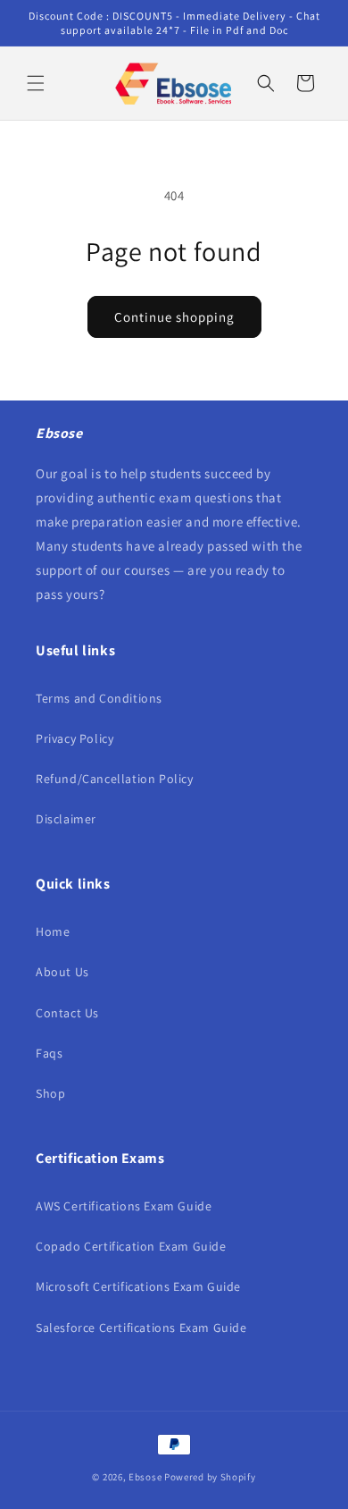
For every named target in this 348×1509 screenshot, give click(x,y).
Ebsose (145, 1477)
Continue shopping (174, 316)
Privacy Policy (74, 738)
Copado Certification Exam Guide (131, 1246)
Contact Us (67, 1013)
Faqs (49, 1053)
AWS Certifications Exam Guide (123, 1206)
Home (53, 931)
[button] (35, 83)
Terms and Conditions (99, 698)
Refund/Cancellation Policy (115, 779)
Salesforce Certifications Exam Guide (141, 1327)
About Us (62, 972)
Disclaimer (66, 819)
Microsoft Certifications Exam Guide (138, 1286)
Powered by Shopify (210, 1477)
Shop (50, 1093)
